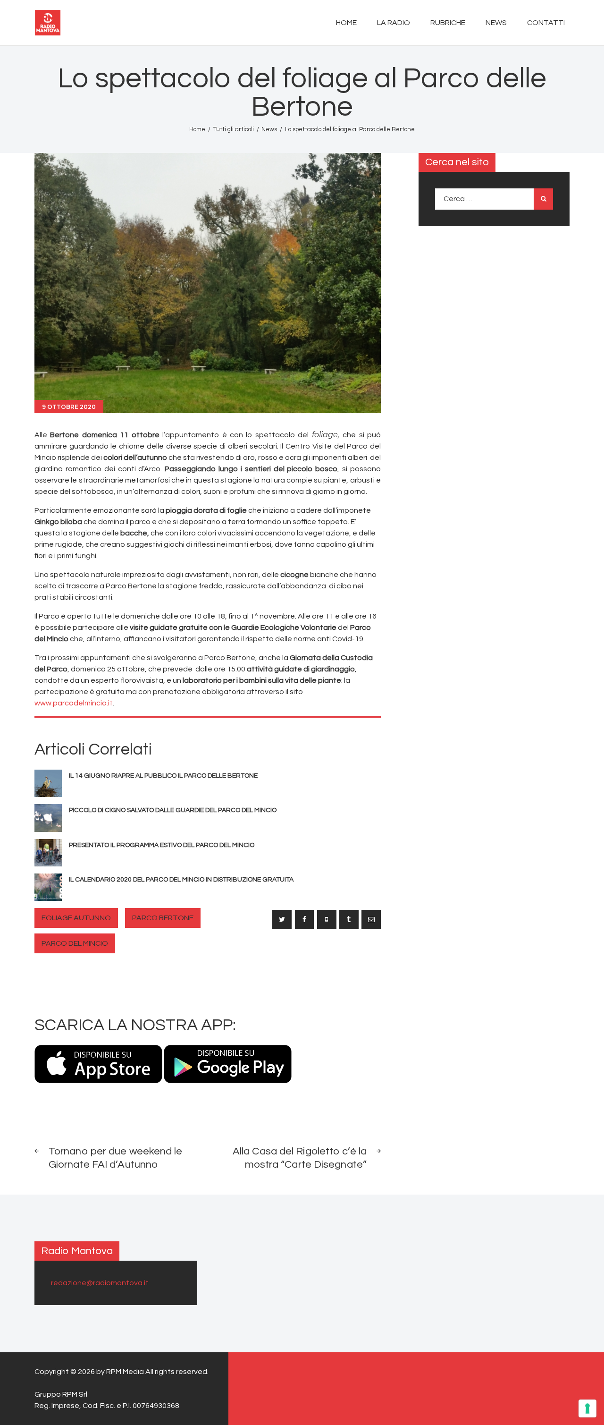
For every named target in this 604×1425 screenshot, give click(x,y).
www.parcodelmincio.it (73, 703)
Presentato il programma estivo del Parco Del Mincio (161, 845)
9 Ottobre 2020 (69, 406)
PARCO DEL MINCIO (75, 943)
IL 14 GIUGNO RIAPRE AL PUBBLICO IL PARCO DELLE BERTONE (163, 775)
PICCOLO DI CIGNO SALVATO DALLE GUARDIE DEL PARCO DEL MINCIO (173, 810)
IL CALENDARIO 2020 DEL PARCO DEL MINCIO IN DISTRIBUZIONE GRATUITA (181, 879)
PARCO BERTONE (162, 918)
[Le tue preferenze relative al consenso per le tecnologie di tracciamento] (587, 1408)
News (269, 129)
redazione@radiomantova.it (100, 1283)
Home (197, 129)
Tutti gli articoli (233, 129)
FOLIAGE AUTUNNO (76, 918)
